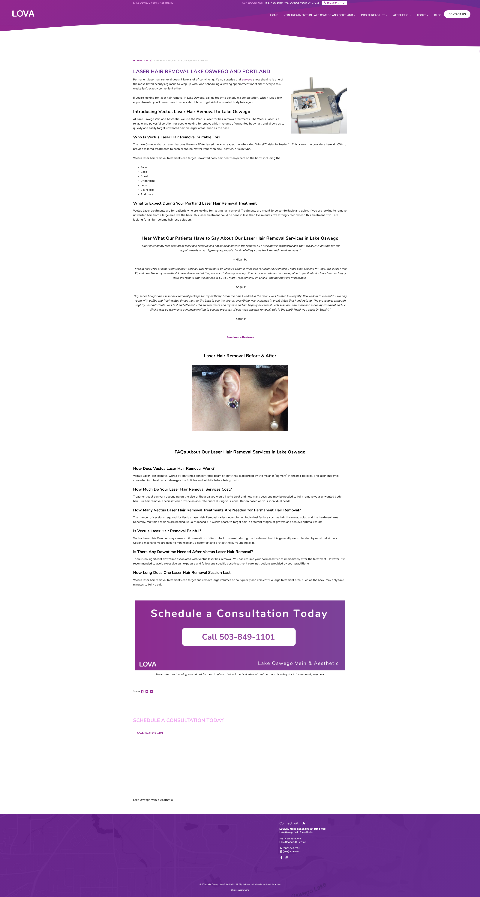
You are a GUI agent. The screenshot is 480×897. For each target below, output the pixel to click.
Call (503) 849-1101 (150, 733)
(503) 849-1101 (291, 848)
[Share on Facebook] (142, 691)
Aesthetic (401, 15)
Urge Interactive (273, 884)
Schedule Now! (252, 2)
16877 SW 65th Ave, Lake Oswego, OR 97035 (292, 2)
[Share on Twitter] (147, 691)
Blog (437, 15)
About (421, 15)
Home (274, 15)
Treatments (144, 60)
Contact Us (457, 14)
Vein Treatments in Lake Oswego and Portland (319, 15)
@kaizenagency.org (240, 890)
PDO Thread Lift (373, 15)
